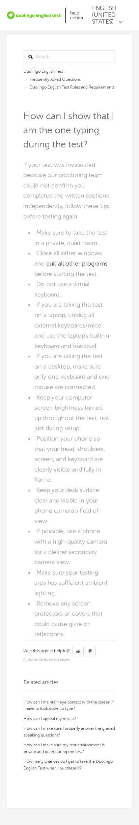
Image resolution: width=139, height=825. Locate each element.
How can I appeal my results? (50, 718)
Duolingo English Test (43, 71)
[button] (78, 651)
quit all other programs (77, 263)
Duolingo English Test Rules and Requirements (72, 87)
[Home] (34, 15)
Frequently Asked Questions (55, 79)
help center (77, 15)
